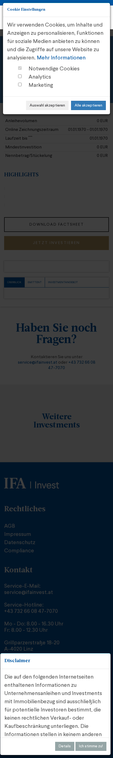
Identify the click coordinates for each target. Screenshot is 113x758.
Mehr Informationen (61, 58)
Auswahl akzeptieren (47, 105)
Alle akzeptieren (88, 105)
